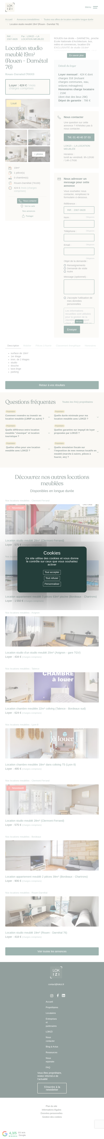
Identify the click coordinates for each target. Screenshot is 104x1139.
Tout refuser (52, 578)
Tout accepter (52, 572)
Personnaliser (52, 584)
